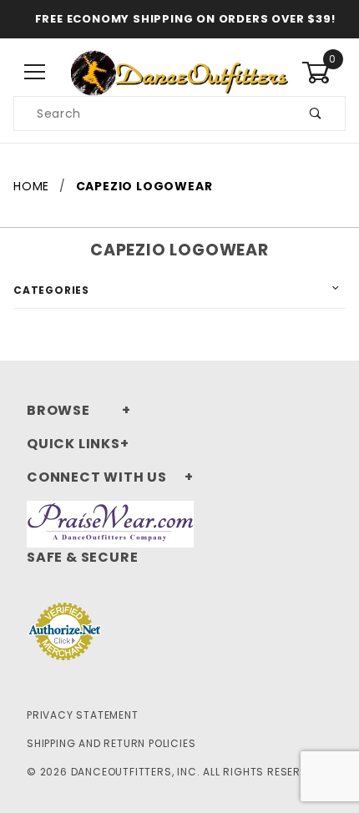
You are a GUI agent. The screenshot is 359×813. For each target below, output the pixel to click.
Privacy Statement (83, 715)
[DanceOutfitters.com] (179, 71)
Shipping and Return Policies (111, 743)
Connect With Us (97, 477)
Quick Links (73, 443)
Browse (58, 410)
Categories (51, 290)
